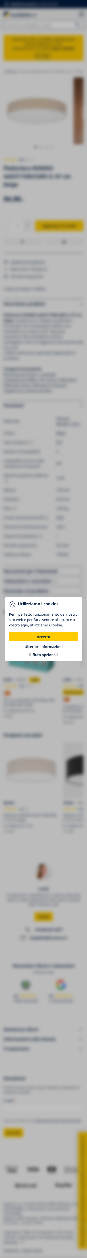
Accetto (43, 636)
